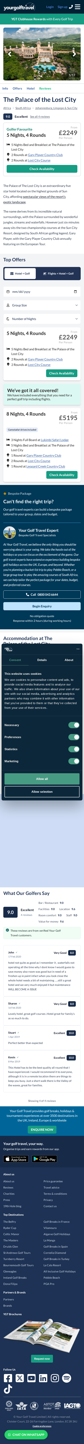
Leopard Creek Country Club (45, 466)
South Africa (23, 108)
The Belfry (9, 1221)
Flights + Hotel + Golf (61, 273)
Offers (17, 88)
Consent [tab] (15, 659)
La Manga (49, 1240)
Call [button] (44, 594)
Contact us (50, 1206)
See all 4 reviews (40, 116)
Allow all (42, 778)
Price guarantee (53, 1181)
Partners (8, 1299)
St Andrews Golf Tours (16, 1252)
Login (50, 7)
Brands (7, 1305)
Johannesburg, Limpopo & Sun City (56, 108)
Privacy (48, 1200)
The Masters (10, 1240)
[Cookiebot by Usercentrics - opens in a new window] (62, 649)
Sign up (62, 7)
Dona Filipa (10, 1283)
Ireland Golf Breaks (15, 1277)
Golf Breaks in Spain (56, 1246)
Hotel (31, 88)
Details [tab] (42, 659)
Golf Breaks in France (57, 1221)
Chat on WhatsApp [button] (28, 1434)
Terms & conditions (55, 1193)
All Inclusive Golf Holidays (60, 1271)
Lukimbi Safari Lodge (55, 440)
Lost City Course (39, 160)
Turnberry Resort (13, 1259)
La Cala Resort (52, 1265)
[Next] (74, 54)
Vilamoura (50, 1227)
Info (5, 88)
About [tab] (69, 659)
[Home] (19, 7)
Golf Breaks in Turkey (56, 1259)
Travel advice (51, 1187)
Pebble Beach (52, 1277)
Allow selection (42, 791)
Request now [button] (42, 1358)
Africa (7, 108)
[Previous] (9, 54)
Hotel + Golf (22, 273)
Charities (8, 1193)
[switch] (74, 737)
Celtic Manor (11, 1234)
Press (6, 1200)
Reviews (45, 88)
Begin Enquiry (42, 606)
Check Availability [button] (42, 169)
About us (8, 1181)
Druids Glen (10, 1246)
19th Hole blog (12, 1206)
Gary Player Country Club (45, 155)
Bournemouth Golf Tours (18, 1265)
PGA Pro (49, 1283)
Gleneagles (9, 1271)
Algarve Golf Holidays (57, 1234)
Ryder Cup (9, 1227)
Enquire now (42, 1129)
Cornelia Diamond (55, 1252)
